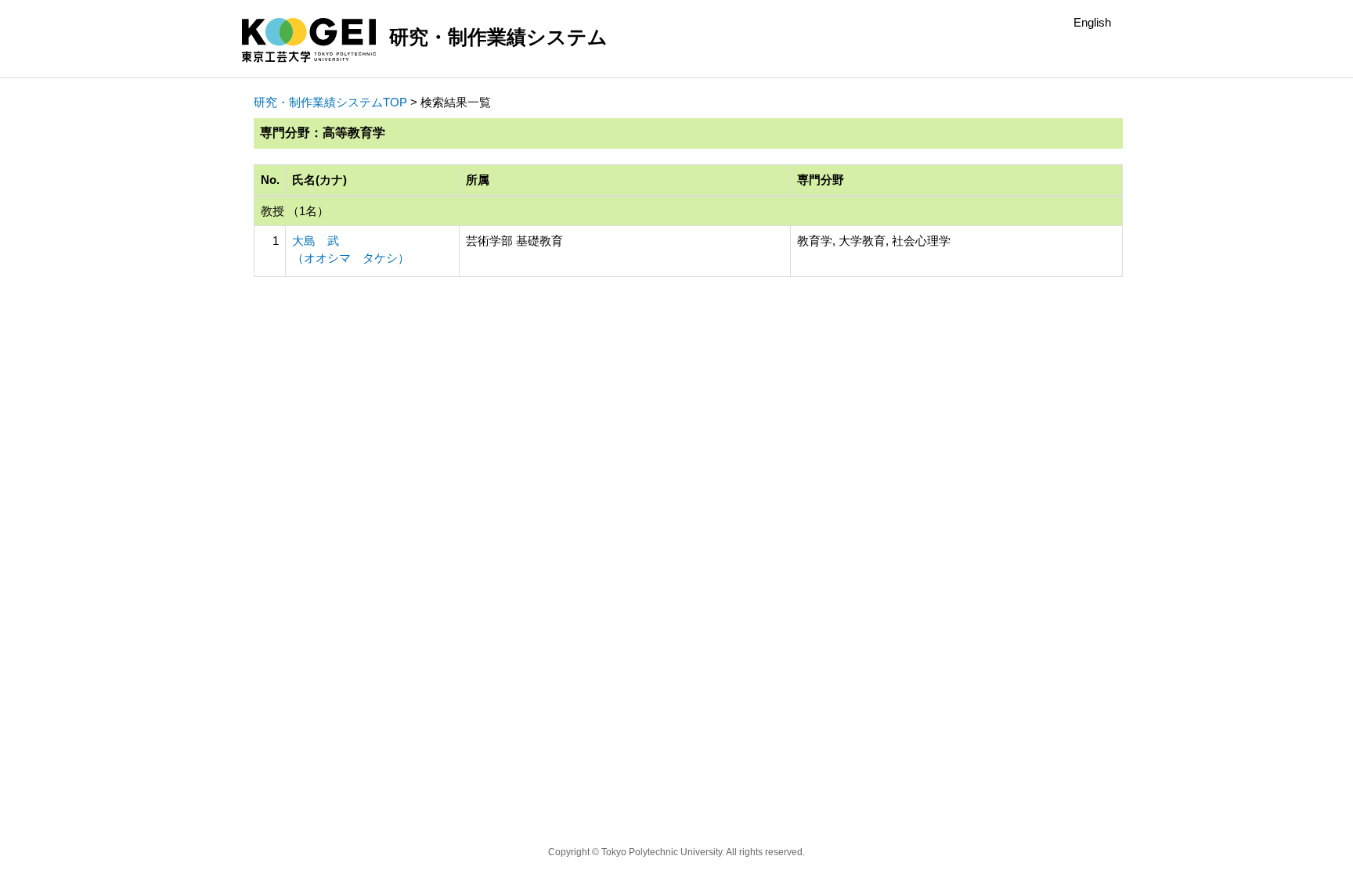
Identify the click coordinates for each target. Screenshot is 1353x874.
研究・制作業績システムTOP (330, 102)
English (1092, 22)
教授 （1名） (295, 211)
